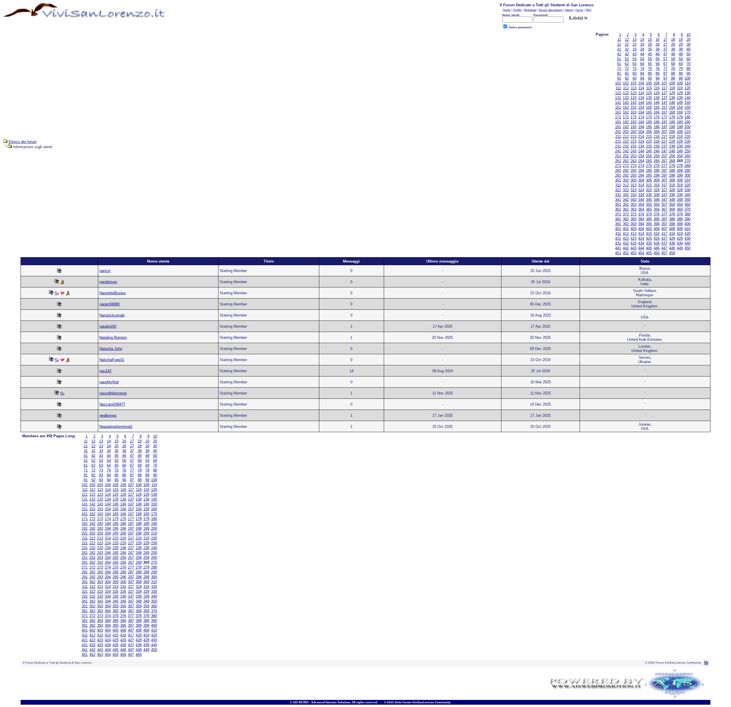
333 (633, 195)
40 (688, 49)
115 (649, 88)
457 (664, 253)
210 (687, 132)
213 (633, 136)
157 (664, 107)
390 (687, 219)
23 (634, 44)
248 (672, 151)
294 (641, 175)
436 (657, 243)
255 (649, 156)
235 (649, 146)
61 (619, 64)
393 (633, 224)
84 (642, 73)
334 (641, 195)
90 (688, 73)
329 (680, 190)
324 (641, 190)
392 (626, 224)
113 (633, 88)
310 (687, 180)
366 (657, 209)
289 (680, 170)
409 (680, 229)
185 (649, 122)
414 (641, 233)
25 (650, 44)
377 (664, 214)
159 (680, 107)
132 (626, 98)
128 (672, 93)
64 (642, 64)
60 (688, 59)
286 (657, 170)
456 (657, 253)
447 (664, 248)
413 (633, 233)
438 (672, 243)
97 (665, 78)
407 (664, 229)
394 (641, 224)
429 (680, 238)
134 (641, 98)
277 (664, 166)
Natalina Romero (113, 337)
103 (633, 83)
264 (641, 161)
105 (649, 83)
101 (618, 83)
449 (680, 248)
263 (633, 161)
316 (657, 185)
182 (626, 122)
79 (681, 69)
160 (687, 107)
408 (672, 229)
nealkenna (107, 415)
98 (673, 78)
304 (641, 180)
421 (618, 238)
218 (672, 136)
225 (649, 141)
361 (618, 209)
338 (672, 195)
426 (657, 238)
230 (687, 141)
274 (641, 166)
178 (672, 117)
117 (664, 88)
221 (618, 141)
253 (633, 156)
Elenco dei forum (23, 142)
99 (681, 78)
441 (618, 248)
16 (658, 39)
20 (688, 39)
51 (619, 59)
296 (657, 175)
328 (672, 190)
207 (664, 132)
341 (618, 200)
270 (687, 161)
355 (649, 204)
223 (633, 141)
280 (687, 166)
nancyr (105, 271)
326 (657, 190)
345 (649, 200)
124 (641, 93)
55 (650, 59)
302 (626, 180)
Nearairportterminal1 (115, 426)
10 (688, 35)
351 (618, 204)
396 (657, 224)
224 (641, 141)
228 (672, 141)
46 (658, 54)
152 (626, 107)
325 (649, 190)
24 (642, 44)
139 (680, 98)
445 (649, 248)
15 (650, 39)
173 (633, 117)
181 (618, 122)
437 (664, 243)
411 (618, 233)
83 (634, 73)
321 (618, 190)
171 (618, 117)
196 (657, 127)
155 (649, 107)
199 (680, 127)
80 (688, 69)
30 (688, 44)
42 (627, 54)
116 (657, 88)
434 (641, 243)
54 (642, 59)
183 (633, 122)
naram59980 (109, 304)
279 (680, 166)
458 (672, 253)
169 (680, 112)
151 (618, 107)
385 (649, 219)
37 (665, 49)
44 (642, 54)
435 (649, 243)
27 (665, 44)
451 (618, 253)
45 (650, 54)
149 (680, 102)
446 (657, 248)
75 (650, 69)
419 (680, 233)
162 (626, 112)
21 (619, 44)
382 (626, 219)
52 (627, 59)
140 (687, 98)
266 (657, 161)
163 (633, 112)
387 (664, 219)
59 (681, 59)
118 (672, 88)
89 (681, 73)
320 (687, 185)
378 (672, 214)
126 (657, 93)
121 (618, 93)
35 (650, 49)
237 (664, 146)
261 (618, 161)
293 (633, 175)
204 (641, 132)
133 (633, 98)
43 (634, 54)
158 (672, 107)
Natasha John (110, 349)
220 (687, 136)
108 (672, 83)
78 (673, 69)
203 (633, 132)
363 (633, 209)
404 (641, 229)
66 (658, 64)
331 (618, 195)
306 (657, 180)
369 (680, 209)
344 (641, 200)
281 (618, 170)
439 (680, 243)
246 (657, 151)
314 (641, 185)
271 (618, 166)
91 (619, 78)
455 (649, 253)
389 (680, 219)
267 (664, 161)
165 (649, 112)
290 (687, 170)
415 (649, 233)
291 (618, 175)
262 (626, 161)
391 (618, 224)
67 (665, 64)
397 (664, 224)
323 (633, 190)
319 (680, 185)
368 (672, 209)
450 (687, 248)
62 (627, 64)
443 (633, 248)
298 (672, 175)
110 (687, 83)
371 (618, 214)
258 (672, 156)
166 (657, 112)
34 (642, 49)
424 (641, 238)
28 (673, 44)
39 (681, 49)
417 (664, 233)
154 (641, 107)
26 (658, 44)
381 (618, 219)
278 (672, 166)
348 (672, 200)
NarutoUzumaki (112, 315)
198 (672, 127)
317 (664, 185)
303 (633, 180)
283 (633, 170)
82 (627, 73)
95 (650, 78)
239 (680, 146)
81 (619, 73)
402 (626, 229)
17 (665, 39)
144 (641, 102)
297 (664, 175)
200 (687, 127)
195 (649, 127)
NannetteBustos (112, 293)
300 (687, 175)
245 (649, 151)
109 (680, 83)
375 (649, 214)
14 (642, 39)
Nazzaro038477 (112, 404)
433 (633, 243)
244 (641, 151)
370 (687, 209)
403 (633, 229)
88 (673, 73)
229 (680, 141)
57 (665, 59)
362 (626, 209)
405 (649, 229)
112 (626, 88)
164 (641, 112)
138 (672, 98)
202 (626, 132)
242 (626, 151)
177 (664, 117)
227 (664, 141)
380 (687, 214)
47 (665, 54)
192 (626, 127)
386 (657, 219)
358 (672, 204)
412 (626, 233)
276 (657, 166)
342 (626, 200)
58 (673, 59)
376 (657, 214)
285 (649, 170)
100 (687, 78)
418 (672, 233)
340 (687, 195)
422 (626, 238)
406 (657, 229)
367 (664, 209)
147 (664, 102)
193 (633, 127)
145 (649, 102)
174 (641, 117)
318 (672, 185)
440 (687, 243)
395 (649, 224)
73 (634, 69)
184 (641, 122)
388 (672, 219)
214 (641, 136)
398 (672, 224)
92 (627, 78)
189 (680, 122)
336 (657, 195)
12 (627, 39)
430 (687, 238)
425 (649, 238)
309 (680, 180)
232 (626, 146)
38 (673, 49)
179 (680, 117)
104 (641, 83)
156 (657, 107)
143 (633, 102)
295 (649, 175)
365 (649, 209)
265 (649, 161)
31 (619, 49)
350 (687, 200)
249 (680, 151)
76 (658, 69)
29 (681, 44)
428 (672, 238)
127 (664, 93)
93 (634, 78)
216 (657, 136)
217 (664, 136)
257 (664, 156)
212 (626, 136)
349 (680, 200)
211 (618, 136)
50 (688, 54)
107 (664, 83)
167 (664, 112)
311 (618, 185)
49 (681, 54)
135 (649, 98)
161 (618, 112)
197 (664, 127)
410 (687, 229)
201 (618, 132)
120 (687, 88)
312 (626, 185)
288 (672, 170)
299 (680, 175)
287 (664, 170)
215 (649, 136)
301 (618, 180)
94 (642, 78)
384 (641, 219)
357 (664, 204)
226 (657, 141)
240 (687, 146)
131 (618, 98)
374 (641, 214)
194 (641, 127)
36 (658, 49)
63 (634, 64)
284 (641, 170)
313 (633, 185)
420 (687, 233)
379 (680, 214)
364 (641, 209)
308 (672, 180)
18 (673, 39)
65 (650, 64)
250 (687, 151)
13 (634, 39)
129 (680, 93)
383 (633, 219)
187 (664, 122)
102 (626, 83)
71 (619, 69)
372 (626, 214)
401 (618, 229)
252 (626, 156)
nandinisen (108, 282)
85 (650, 73)
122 (626, 93)
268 (672, 161)
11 (619, 39)
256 (657, 156)
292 (626, 175)
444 (641, 248)
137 (664, 98)
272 (626, 166)
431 (618, 243)
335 (649, 195)
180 (687, 117)
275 (649, 166)
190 (687, 122)
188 (672, 122)
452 (626, 253)
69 (681, 64)
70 (688, 64)
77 (665, 69)
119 (680, 88)
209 (680, 132)
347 (664, 200)
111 (618, 88)
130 (687, 93)
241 (618, 151)
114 (641, 88)
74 (642, 69)
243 (633, 151)
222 (626, 141)
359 (680, 204)
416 (657, 233)
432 (626, 243)
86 (658, 73)
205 (649, 132)
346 (657, 200)
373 (633, 214)
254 (641, 156)
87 (665, 73)
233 (633, 146)
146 (657, 102)
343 (633, 200)
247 (664, 151)
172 (626, 117)
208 (672, 132)
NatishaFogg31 (111, 360)
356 (657, 204)
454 (641, 253)
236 (657, 146)
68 (673, 64)
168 (672, 112)
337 (664, 195)
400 (687, 224)
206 (657, 132)
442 (626, 248)
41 (619, 54)
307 (664, 180)
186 (657, 122)
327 (664, 190)
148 (672, 102)
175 (649, 117)
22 (627, 44)
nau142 (105, 371)
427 (664, 238)
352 (626, 204)
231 (618, 146)
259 (680, 156)
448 (672, 248)
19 (681, 39)
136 (657, 98)
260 (687, 156)
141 (618, 102)
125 (649, 93)
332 (626, 195)
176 (657, 117)
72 (627, 69)
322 (626, 190)
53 (634, 59)
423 (633, 238)
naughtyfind (109, 382)
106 (657, 83)
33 (634, 49)
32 (627, 49)
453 (633, 253)
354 (641, 204)
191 (618, 127)
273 (633, 166)
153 (633, 107)
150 (687, 102)
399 (680, 224)
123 (633, 93)
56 (658, 59)
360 (687, 204)
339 (680, 195)
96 (658, 78)
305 (649, 180)
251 (618, 156)
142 (626, 102)
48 (673, 54)
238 (672, 146)
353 (633, 204)
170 (687, 112)
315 (649, 185)
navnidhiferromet (113, 393)
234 (641, 146)
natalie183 (107, 326)
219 (680, 136)
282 (626, 170)
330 (687, 190)
